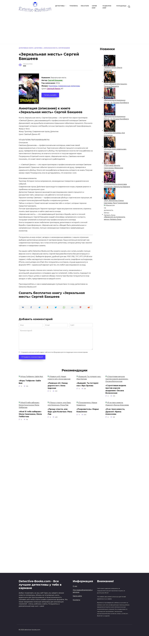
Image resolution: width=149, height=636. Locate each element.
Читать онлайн (50, 95)
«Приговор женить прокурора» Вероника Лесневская (113, 168)
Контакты (76, 600)
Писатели (85, 6)
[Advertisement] (74, 27)
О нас (75, 586)
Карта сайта (77, 596)
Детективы (59, 6)
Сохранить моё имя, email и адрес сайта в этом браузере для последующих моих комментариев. (54, 352)
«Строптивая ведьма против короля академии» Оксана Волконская (115, 389)
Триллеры (73, 6)
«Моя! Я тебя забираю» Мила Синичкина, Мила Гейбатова (30, 414)
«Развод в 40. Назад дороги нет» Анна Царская (58, 385)
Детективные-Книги (26, 48)
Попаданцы (121, 6)
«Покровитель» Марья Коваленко (88, 410)
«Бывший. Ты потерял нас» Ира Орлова (87, 384)
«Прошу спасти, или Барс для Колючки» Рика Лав (60, 411)
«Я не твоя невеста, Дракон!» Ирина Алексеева (115, 411)
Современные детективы (69, 86)
